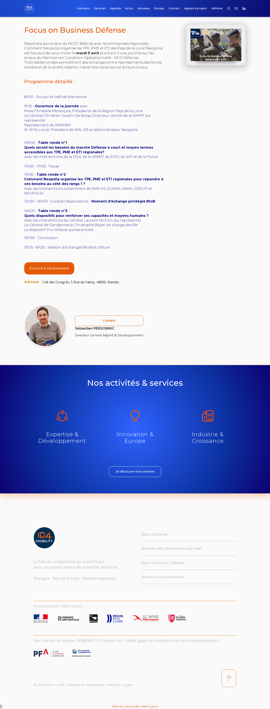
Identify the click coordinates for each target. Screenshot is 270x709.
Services (100, 8)
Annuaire (144, 8)
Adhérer (217, 8)
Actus (129, 8)
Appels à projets (195, 8)
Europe (159, 8)
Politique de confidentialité (86, 685)
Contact (174, 8)
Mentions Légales (120, 685)
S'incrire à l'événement (49, 268)
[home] (30, 8)
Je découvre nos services (135, 471)
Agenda (115, 8)
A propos (83, 8)
